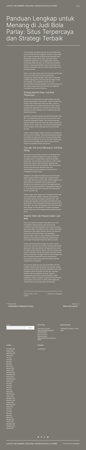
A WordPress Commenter (67, 328)
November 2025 (10, 348)
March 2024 (9, 391)
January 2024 (10, 396)
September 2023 (10, 404)
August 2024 (9, 381)
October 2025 (10, 351)
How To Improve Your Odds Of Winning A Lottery (46, 331)
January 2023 (10, 421)
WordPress (76, 443)
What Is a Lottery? (42, 334)
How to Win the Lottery (44, 328)
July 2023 (9, 408)
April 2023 (9, 415)
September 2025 (10, 353)
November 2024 (10, 374)
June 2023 (9, 411)
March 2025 (9, 366)
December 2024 (10, 372)
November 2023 (10, 400)
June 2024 (9, 385)
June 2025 (9, 359)
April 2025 (9, 363)
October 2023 (10, 402)
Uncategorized (58, 293)
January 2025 (10, 370)
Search (8, 325)
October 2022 (10, 428)
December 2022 (10, 423)
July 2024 (9, 383)
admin (26, 295)
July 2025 (9, 357)
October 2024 (10, 376)
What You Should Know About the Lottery (47, 338)
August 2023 (9, 406)
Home (78, 6)
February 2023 (10, 419)
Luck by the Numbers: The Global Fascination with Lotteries (31, 6)
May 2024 (9, 387)
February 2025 (10, 368)
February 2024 (10, 393)
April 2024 (9, 389)
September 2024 (10, 378)
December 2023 (10, 398)
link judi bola (50, 186)
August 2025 (9, 355)
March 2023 (9, 417)
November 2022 (10, 426)
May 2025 (9, 361)
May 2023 (9, 413)
